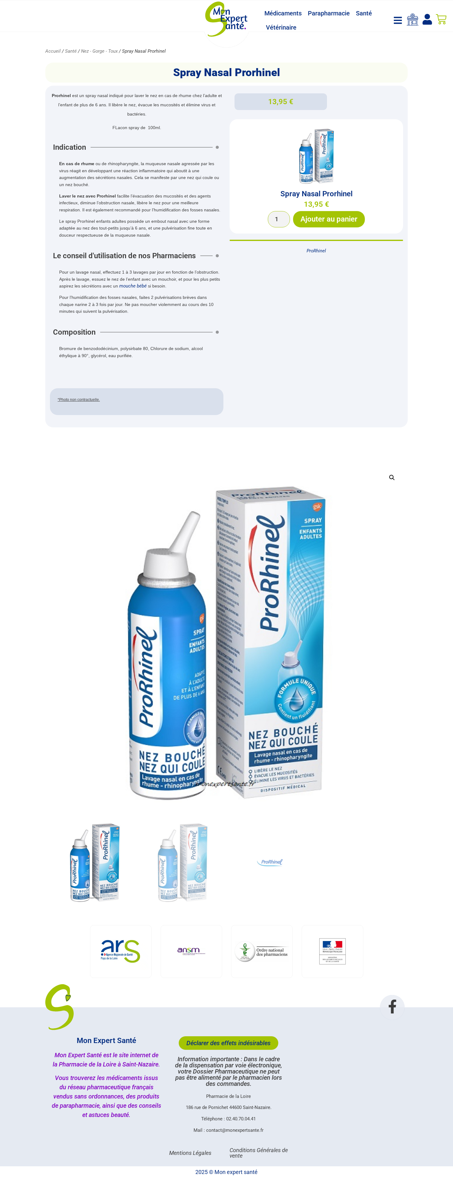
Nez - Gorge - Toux (99, 51)
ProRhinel (316, 251)
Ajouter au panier (328, 219)
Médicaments (283, 13)
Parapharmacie (329, 13)
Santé (364, 13)
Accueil (53, 51)
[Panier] (441, 19)
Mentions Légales (190, 1153)
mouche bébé (133, 286)
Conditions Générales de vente (259, 1153)
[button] (392, 477)
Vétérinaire (281, 27)
